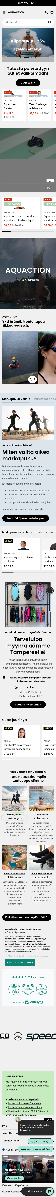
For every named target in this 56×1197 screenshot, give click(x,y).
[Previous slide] (20, 57)
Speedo (8, 100)
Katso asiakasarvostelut (20, 962)
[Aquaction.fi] (28, 1036)
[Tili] (46, 12)
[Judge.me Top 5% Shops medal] (28, 989)
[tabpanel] (28, 464)
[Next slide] (35, 57)
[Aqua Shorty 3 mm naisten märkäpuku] (21, 544)
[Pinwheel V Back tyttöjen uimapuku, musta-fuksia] (21, 731)
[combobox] (28, 22)
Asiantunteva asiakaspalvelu (23, 1099)
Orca (46, 553)
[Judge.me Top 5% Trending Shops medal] (42, 989)
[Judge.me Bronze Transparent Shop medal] (14, 989)
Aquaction (9, 212)
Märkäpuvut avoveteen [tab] (17, 532)
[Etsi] (49, 22)
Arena (32, 100)
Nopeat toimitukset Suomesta (24, 1103)
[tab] (16, 400)
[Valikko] (4, 12)
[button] (26, 57)
